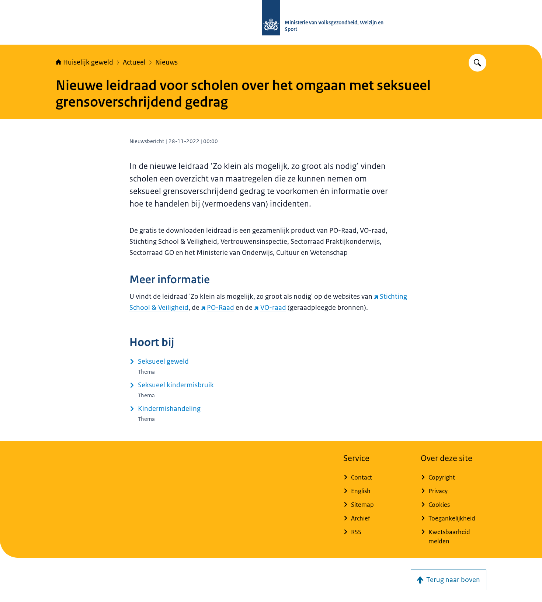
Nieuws (166, 62)
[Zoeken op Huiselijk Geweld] (477, 63)
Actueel (134, 62)
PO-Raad (220, 307)
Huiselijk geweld (88, 62)
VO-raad (273, 307)
